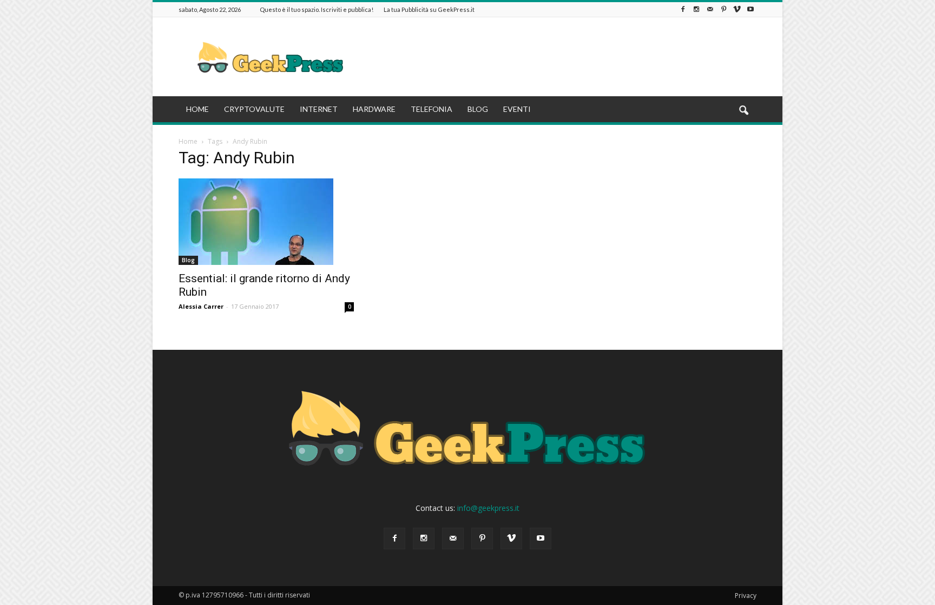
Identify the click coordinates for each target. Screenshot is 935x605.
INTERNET (319, 109)
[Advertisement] (559, 56)
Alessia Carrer (201, 306)
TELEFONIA (431, 109)
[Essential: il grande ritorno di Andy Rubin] (266, 221)
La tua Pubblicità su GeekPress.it (429, 9)
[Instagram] (696, 9)
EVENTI (517, 109)
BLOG (477, 109)
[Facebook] (683, 9)
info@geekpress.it (488, 508)
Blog (188, 260)
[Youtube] (750, 9)
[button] (743, 111)
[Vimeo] (737, 9)
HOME (197, 109)
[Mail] (710, 9)
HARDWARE (374, 109)
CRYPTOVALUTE (254, 109)
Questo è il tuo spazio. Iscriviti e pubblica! (316, 9)
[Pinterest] (723, 9)
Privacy (745, 595)
